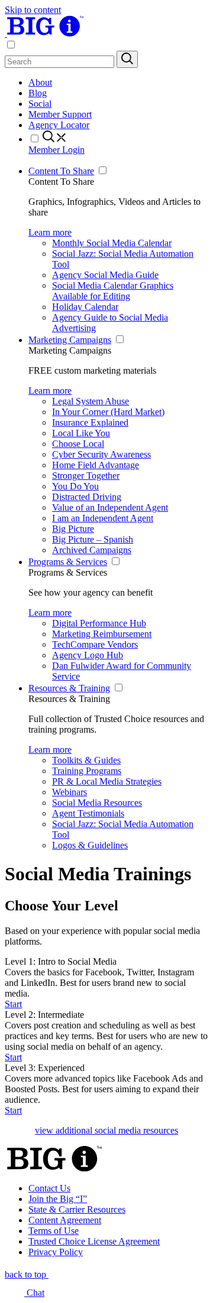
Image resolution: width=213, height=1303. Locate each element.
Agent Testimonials (88, 813)
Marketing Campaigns (69, 340)
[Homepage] (44, 33)
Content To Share (61, 171)
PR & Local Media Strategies (107, 781)
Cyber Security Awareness (101, 454)
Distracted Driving (86, 497)
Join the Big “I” (57, 1199)
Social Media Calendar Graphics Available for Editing (112, 290)
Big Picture (73, 529)
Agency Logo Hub (87, 655)
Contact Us (49, 1188)
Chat (34, 1293)
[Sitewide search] (127, 59)
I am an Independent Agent (102, 518)
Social (39, 104)
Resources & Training (69, 688)
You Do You (75, 486)
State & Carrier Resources (76, 1209)
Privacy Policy (55, 1252)
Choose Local (78, 444)
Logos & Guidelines (90, 845)
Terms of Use (53, 1231)
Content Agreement (64, 1220)
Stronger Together (86, 476)
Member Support (60, 114)
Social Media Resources (97, 803)
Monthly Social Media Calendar (112, 243)
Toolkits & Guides (86, 760)
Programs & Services (67, 562)
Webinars (69, 792)
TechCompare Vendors (95, 644)
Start (13, 1004)
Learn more (50, 232)
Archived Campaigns (91, 550)
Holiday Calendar (85, 307)
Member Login (56, 150)
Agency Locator (58, 125)
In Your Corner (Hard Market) (108, 412)
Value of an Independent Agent (110, 507)
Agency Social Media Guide (105, 275)
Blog (37, 93)
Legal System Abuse (90, 401)
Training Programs (86, 771)
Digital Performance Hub (99, 623)
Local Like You (81, 433)
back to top (27, 1274)
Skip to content (33, 10)
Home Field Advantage (95, 465)
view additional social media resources (106, 1130)
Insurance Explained (90, 422)
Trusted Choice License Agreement (94, 1241)
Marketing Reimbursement (101, 634)
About (40, 82)
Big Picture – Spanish (92, 539)
